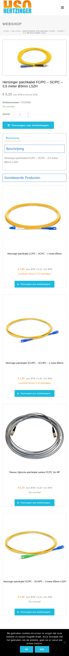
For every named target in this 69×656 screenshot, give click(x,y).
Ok (26, 649)
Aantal (6, 114)
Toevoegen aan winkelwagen (30, 125)
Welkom (16, 31)
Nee (42, 649)
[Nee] (64, 642)
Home (6, 31)
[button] (34, 284)
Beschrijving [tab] (12, 138)
